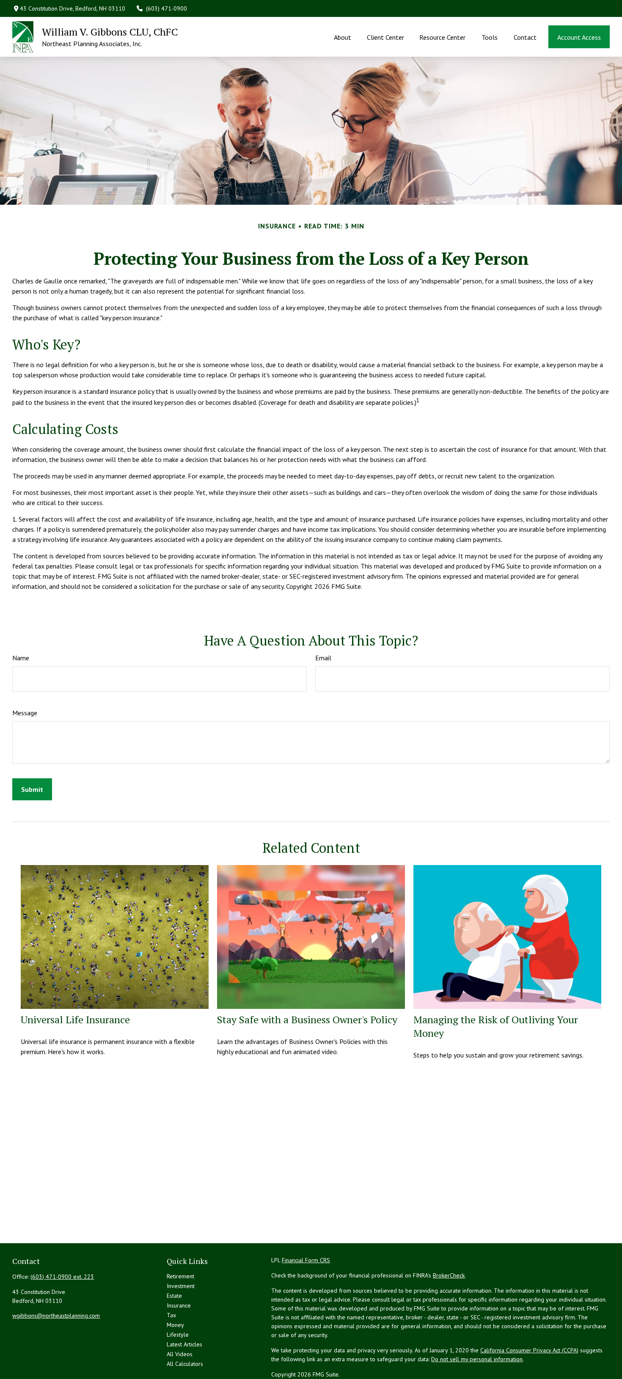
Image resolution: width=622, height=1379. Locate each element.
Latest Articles (184, 1344)
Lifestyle (178, 1334)
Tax (171, 1315)
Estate (174, 1295)
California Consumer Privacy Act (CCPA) (529, 1350)
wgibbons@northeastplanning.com (56, 1315)
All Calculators (185, 1364)
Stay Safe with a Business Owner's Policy (307, 1019)
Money (175, 1325)
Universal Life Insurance (75, 1019)
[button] (342, 37)
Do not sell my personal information (477, 1359)
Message (24, 713)
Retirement (180, 1276)
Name (20, 658)
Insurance (179, 1305)
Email (323, 658)
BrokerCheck (449, 1275)
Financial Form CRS (306, 1260)
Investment (181, 1286)
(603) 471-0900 (166, 8)
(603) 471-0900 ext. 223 (62, 1276)
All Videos (180, 1354)
